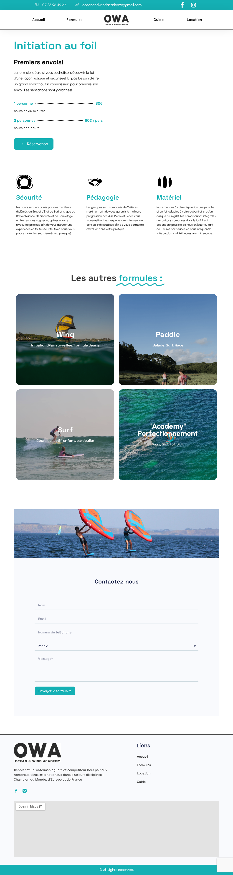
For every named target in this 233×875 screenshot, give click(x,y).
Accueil (38, 19)
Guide (159, 19)
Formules (74, 19)
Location (194, 19)
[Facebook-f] (16, 791)
